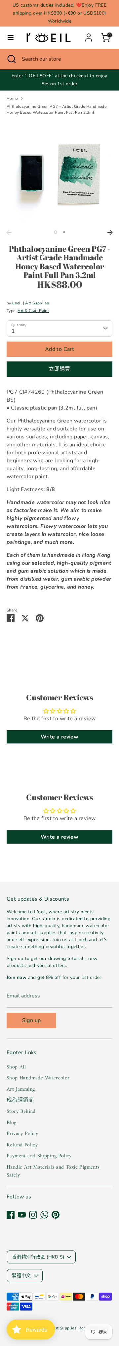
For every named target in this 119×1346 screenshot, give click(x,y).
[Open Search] (11, 59)
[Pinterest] (56, 1215)
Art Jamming (21, 1089)
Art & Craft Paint (33, 310)
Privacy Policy (22, 1133)
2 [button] (64, 232)
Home (12, 98)
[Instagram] (33, 1215)
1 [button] (55, 232)
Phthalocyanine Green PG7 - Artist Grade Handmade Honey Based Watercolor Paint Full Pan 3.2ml (56, 109)
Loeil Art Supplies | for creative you (75, 1328)
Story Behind (21, 1111)
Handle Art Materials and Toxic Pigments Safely (53, 1171)
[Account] (88, 34)
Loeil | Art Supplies (30, 303)
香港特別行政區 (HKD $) (38, 1257)
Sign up (31, 1020)
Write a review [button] (60, 736)
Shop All (16, 1067)
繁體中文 (21, 1275)
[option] (59, 173)
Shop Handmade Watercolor (38, 1078)
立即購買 (59, 369)
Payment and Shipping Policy (39, 1156)
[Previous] (9, 232)
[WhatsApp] (44, 1215)
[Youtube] (22, 1215)
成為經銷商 (20, 1100)
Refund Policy (22, 1145)
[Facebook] (11, 1215)
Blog (12, 1122)
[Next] (110, 232)
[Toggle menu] (10, 37)
